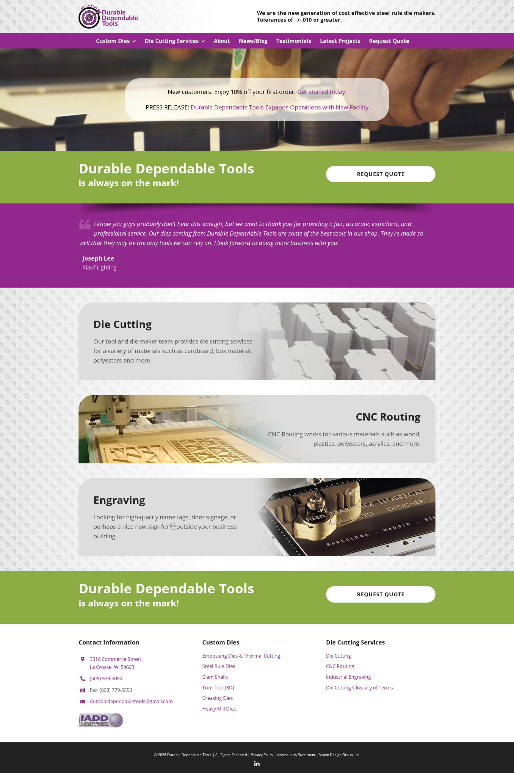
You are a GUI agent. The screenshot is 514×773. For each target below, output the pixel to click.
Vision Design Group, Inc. (339, 754)
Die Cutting (338, 656)
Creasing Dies (217, 698)
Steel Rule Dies (218, 666)
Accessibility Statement (296, 754)
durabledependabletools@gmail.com (131, 701)
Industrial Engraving (348, 677)
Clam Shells (215, 677)
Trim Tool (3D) (218, 687)
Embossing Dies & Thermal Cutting (241, 656)
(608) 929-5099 (106, 678)
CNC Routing (340, 666)
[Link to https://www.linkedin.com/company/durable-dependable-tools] (257, 764)
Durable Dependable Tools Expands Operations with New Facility (280, 107)
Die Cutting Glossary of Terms (359, 687)
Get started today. (322, 92)
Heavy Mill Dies (219, 708)
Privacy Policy (262, 754)
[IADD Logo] (101, 715)
